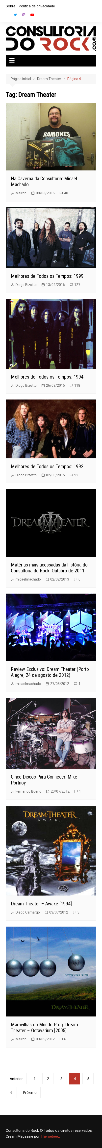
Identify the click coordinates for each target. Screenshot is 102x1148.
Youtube (32, 14)
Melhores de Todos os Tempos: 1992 (47, 466)
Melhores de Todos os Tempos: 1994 (47, 377)
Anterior (16, 1079)
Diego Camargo (28, 912)
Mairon (21, 193)
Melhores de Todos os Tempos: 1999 (47, 276)
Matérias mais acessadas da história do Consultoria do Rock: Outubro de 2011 (49, 568)
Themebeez (50, 1136)
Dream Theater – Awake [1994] (41, 904)
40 (66, 193)
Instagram (23, 14)
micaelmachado (28, 579)
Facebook (7, 16)
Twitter (15, 14)
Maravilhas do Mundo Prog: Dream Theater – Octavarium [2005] (44, 1027)
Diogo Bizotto (26, 285)
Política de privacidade (37, 6)
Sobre (10, 6)
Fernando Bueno (28, 791)
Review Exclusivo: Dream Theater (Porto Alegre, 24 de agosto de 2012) (50, 672)
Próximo (30, 1092)
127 (77, 285)
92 (76, 475)
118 (77, 385)
